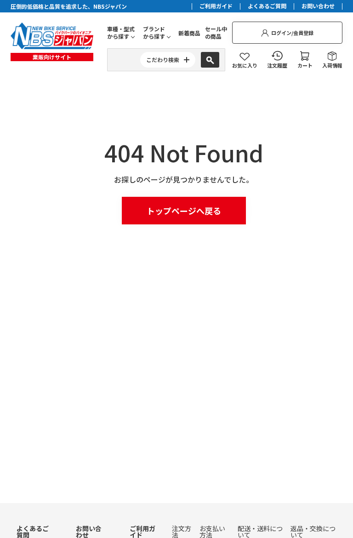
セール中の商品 (216, 32)
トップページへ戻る (184, 211)
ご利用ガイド (216, 6)
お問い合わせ (318, 6)
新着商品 (189, 33)
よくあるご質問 (267, 6)
